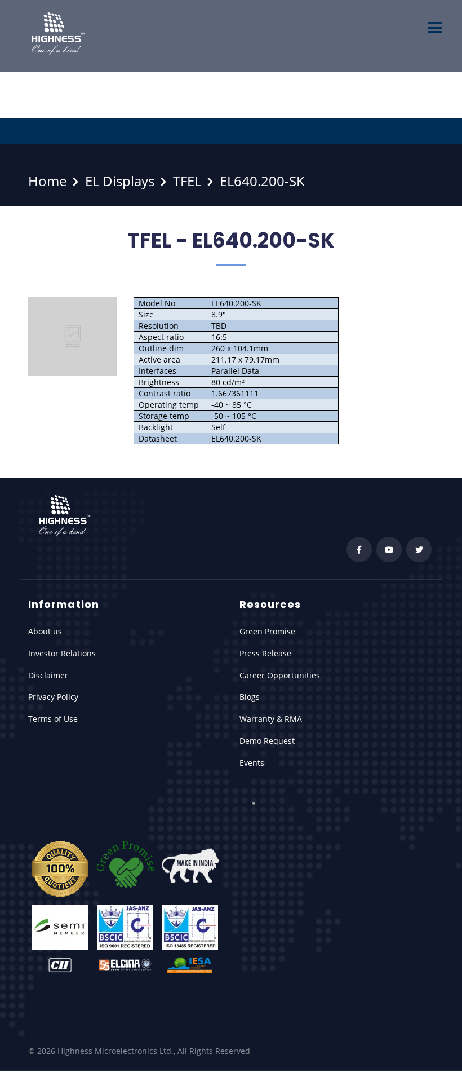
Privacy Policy (53, 696)
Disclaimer (48, 675)
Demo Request (267, 740)
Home (47, 180)
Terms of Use (53, 718)
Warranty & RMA (270, 718)
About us (45, 631)
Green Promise (267, 631)
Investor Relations (62, 653)
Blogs (249, 696)
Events (251, 762)
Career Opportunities (279, 675)
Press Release (265, 653)
